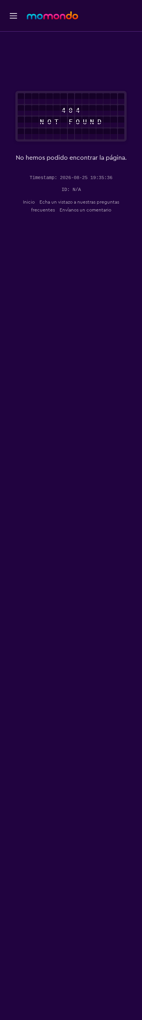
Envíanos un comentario (85, 210)
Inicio (29, 202)
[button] (13, 16)
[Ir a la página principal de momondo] (52, 15)
